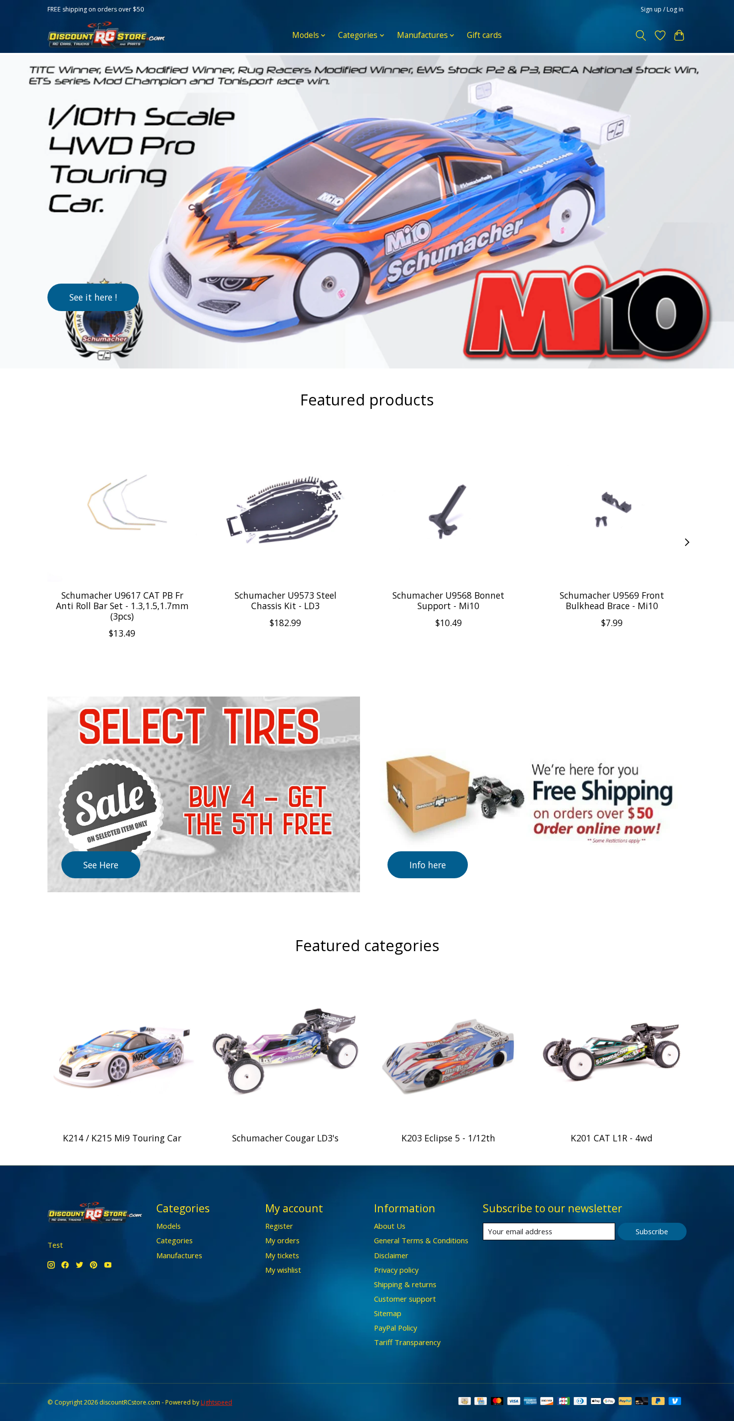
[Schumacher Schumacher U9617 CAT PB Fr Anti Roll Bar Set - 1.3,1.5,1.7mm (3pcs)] (122, 507)
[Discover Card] (546, 1402)
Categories (174, 1240)
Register (279, 1226)
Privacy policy (396, 1270)
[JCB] (563, 1402)
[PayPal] (625, 1402)
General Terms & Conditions (421, 1240)
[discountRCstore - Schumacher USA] (106, 35)
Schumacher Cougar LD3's (285, 1138)
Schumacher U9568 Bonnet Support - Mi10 (448, 600)
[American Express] (530, 1402)
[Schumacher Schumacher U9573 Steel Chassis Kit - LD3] (285, 507)
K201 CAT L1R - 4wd (612, 1138)
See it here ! (93, 297)
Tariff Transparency (407, 1342)
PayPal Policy (395, 1328)
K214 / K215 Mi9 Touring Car (122, 1138)
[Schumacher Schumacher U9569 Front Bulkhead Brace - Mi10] (612, 507)
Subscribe (652, 1231)
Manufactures (179, 1255)
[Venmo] (675, 1402)
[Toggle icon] (641, 35)
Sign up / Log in (662, 9)
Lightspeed (216, 1402)
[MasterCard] (497, 1402)
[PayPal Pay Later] (658, 1402)
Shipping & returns (405, 1284)
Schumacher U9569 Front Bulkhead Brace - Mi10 (612, 600)
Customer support (405, 1299)
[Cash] (464, 1402)
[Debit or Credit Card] (641, 1402)
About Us (389, 1226)
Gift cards (484, 35)
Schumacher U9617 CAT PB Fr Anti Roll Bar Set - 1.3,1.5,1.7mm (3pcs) (122, 605)
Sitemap (387, 1313)
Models (168, 1226)
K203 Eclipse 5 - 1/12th (448, 1138)
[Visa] (513, 1402)
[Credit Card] (480, 1402)
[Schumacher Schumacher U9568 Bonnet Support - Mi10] (448, 507)
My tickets (282, 1255)
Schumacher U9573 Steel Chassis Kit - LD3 (286, 600)
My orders (282, 1240)
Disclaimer (391, 1255)
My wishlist (283, 1270)
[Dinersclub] (580, 1402)
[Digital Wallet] (603, 1402)
